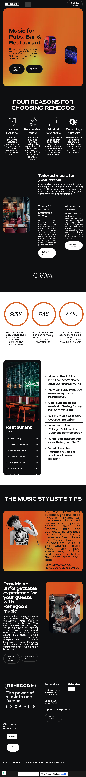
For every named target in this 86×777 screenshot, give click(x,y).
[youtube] (25, 706)
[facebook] (7, 706)
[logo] (12, 3)
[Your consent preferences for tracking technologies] (4, 773)
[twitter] (11, 706)
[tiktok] (20, 706)
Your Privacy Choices (50, 774)
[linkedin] (29, 706)
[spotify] (34, 706)
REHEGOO (18, 762)
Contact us (51, 694)
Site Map (74, 684)
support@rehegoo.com (58, 709)
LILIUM (61, 762)
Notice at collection (29, 774)
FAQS (53, 703)
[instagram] (16, 706)
